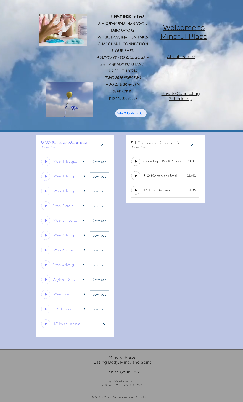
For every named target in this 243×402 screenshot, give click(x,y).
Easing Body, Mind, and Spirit (122, 362)
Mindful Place (122, 357)
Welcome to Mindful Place (183, 32)
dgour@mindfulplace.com (122, 381)
